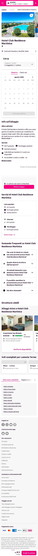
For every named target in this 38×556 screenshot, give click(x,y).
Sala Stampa (5, 467)
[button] (18, 24)
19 (14, 98)
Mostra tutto (6, 160)
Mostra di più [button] (8, 235)
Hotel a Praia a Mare (9, 389)
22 (28, 98)
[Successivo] (32, 77)
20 (19, 98)
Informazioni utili (7, 487)
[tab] (10, 380)
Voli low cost (5, 510)
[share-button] (31, 15)
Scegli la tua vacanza (8, 513)
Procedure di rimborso (8, 480)
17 (5, 98)
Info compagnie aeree (8, 484)
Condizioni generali (7, 444)
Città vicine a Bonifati (10, 380)
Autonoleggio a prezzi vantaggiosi (12, 507)
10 (5, 93)
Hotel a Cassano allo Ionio (11, 411)
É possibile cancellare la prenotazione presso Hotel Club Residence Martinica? (19, 282)
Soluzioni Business (7, 470)
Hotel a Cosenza (8, 392)
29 (28, 103)
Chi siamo (4, 441)
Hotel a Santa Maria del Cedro (12, 406)
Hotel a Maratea (8, 386)
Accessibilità (5, 493)
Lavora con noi (6, 457)
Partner (4, 464)
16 (32, 93)
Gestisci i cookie (6, 454)
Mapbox (23, 167)
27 (19, 103)
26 (14, 103)
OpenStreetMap (31, 167)
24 (5, 103)
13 (19, 93)
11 (10, 93)
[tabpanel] (19, 399)
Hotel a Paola (7, 395)
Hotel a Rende (8, 400)
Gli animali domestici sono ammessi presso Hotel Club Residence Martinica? (17, 272)
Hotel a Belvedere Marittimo (12, 403)
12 (14, 93)
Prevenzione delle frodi (9, 496)
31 (5, 108)
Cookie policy (6, 451)
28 (23, 103)
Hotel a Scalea (8, 397)
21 (23, 98)
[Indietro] (5, 77)
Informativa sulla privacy (9, 448)
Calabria (4, 9)
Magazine (5, 520)
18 (10, 98)
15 (28, 93)
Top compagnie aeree (8, 504)
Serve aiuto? (5, 477)
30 (32, 103)
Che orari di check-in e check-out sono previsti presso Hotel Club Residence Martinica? (18, 254)
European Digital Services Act (10, 490)
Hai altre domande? (14, 290)
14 (23, 93)
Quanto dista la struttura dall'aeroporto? (16, 264)
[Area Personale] (35, 3)
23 (32, 98)
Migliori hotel (6, 517)
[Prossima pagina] (34, 379)
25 (10, 103)
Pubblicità (5, 460)
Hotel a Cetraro (8, 409)
